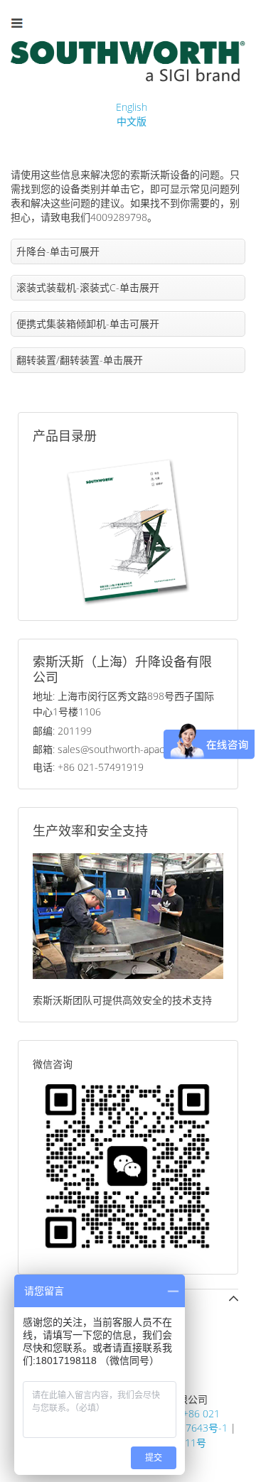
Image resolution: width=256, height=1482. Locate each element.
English (131, 107)
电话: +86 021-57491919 (88, 767)
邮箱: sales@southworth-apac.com (109, 749)
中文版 (131, 121)
